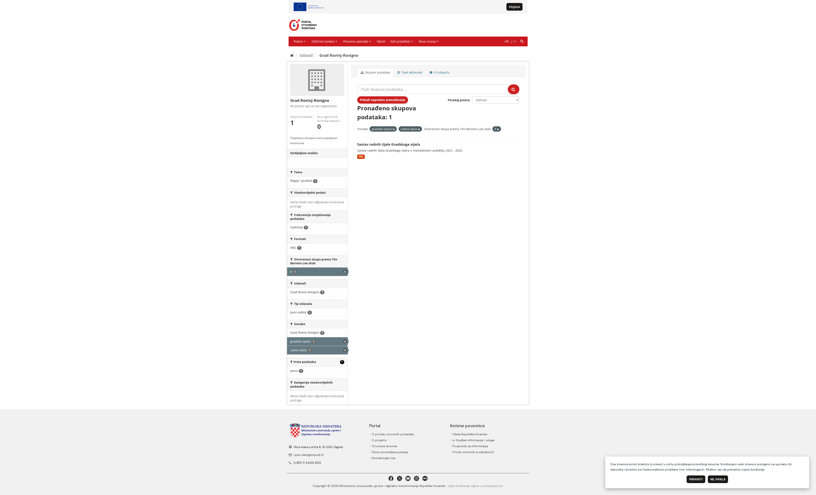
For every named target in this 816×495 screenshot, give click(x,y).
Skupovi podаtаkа (377, 72)
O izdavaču (441, 72)
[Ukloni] (394, 129)
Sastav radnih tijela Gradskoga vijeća (388, 144)
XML (360, 156)
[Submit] (513, 89)
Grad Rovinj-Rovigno (338, 55)
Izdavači (306, 55)
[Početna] (292, 55)
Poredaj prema (458, 100)
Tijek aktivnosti (411, 72)
